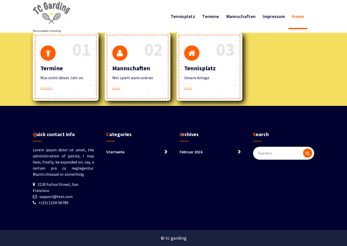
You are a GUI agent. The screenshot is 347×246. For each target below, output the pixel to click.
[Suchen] (307, 153)
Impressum (274, 16)
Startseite (115, 151)
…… (116, 86)
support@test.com (56, 196)
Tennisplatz (183, 16)
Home (298, 16)
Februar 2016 (191, 151)
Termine (210, 16)
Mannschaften (241, 16)
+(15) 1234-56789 (53, 202)
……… (46, 86)
